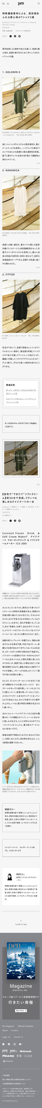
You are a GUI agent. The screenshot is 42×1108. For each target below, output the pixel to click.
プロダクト (31, 507)
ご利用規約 (6, 1075)
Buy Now (20, 1011)
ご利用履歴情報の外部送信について (14, 1083)
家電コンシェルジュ (13, 509)
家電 (23, 507)
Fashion (5, 22)
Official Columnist (25, 1026)
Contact (14, 1031)
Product (5, 507)
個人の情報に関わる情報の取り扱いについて (16, 1079)
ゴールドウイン (23, 22)
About (5, 1031)
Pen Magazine (8, 1026)
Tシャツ (13, 22)
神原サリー (15, 507)
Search (17, 1037)
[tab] (3, 4)
